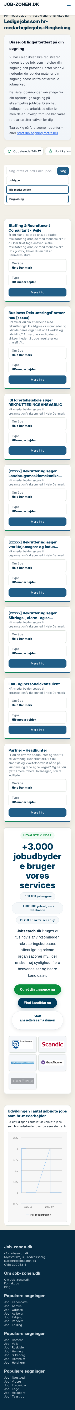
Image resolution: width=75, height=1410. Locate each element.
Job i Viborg (12, 1381)
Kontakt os (11, 1283)
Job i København (16, 1302)
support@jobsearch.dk (20, 1260)
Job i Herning (13, 1351)
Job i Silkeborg (14, 1355)
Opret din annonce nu (37, 989)
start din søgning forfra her (37, 133)
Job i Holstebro (14, 1392)
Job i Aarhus (12, 1306)
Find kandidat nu (37, 1003)
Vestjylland (40, 15)
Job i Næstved (14, 1377)
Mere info (37, 292)
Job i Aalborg (13, 1313)
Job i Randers (14, 1321)
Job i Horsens (13, 1340)
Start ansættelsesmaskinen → (37, 1020)
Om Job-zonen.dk (17, 1279)
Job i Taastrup (14, 1396)
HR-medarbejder (16, 15)
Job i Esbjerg (13, 1317)
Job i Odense (13, 1309)
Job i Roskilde (14, 1347)
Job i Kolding (13, 1325)
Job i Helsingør (14, 1362)
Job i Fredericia (15, 1385)
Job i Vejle (11, 1343)
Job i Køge (11, 1389)
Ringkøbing (61, 15)
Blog (7, 1287)
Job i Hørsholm (14, 1359)
